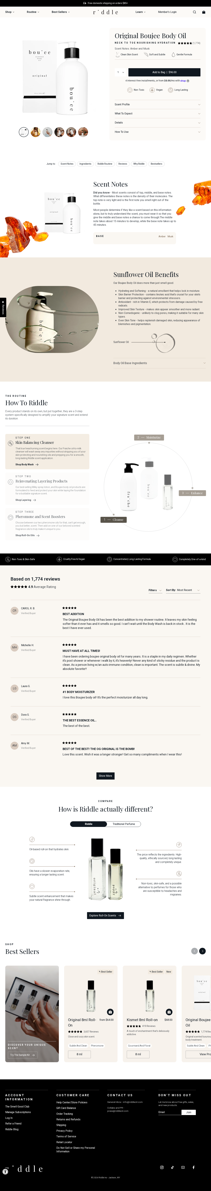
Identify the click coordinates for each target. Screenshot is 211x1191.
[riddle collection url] (129, 487)
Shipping (61, 1125)
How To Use (122, 132)
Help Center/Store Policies (71, 1102)
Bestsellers (156, 164)
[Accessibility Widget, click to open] (5, 1171)
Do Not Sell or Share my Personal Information (75, 1150)
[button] (189, 43)
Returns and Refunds (68, 1119)
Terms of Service (66, 1136)
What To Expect (123, 114)
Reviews (123, 164)
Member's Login (167, 12)
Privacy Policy (64, 1131)
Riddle (88, 824)
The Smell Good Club (17, 1106)
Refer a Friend (13, 1123)
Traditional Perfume (124, 824)
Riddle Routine (105, 164)
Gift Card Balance (66, 1108)
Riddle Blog (11, 1129)
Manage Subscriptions (18, 1112)
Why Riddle (139, 164)
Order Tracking (64, 1114)
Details (119, 123)
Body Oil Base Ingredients (130, 363)
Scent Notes (67, 164)
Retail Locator (64, 1142)
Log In (9, 1118)
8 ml (79, 1054)
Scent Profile (122, 105)
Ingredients (85, 164)
